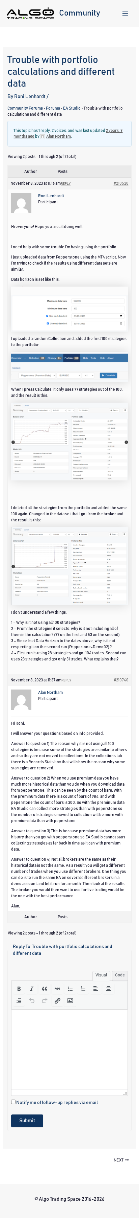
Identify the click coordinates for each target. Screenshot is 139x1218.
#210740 (121, 680)
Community (79, 13)
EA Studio (72, 108)
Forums (53, 108)
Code (120, 975)
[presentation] (19, 988)
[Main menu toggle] (125, 13)
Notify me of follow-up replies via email (57, 1102)
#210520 (121, 183)
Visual (101, 975)
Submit (27, 1120)
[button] (19, 988)
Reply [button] (66, 183)
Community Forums (25, 108)
